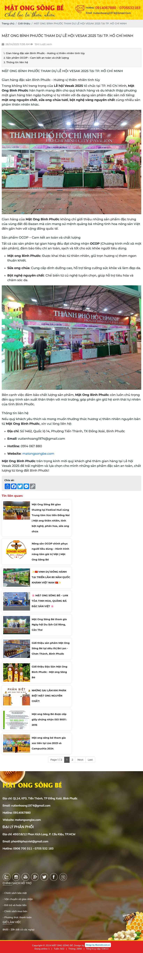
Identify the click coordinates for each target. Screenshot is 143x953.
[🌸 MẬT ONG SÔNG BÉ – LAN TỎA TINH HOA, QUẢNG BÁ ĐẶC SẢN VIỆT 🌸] (16, 601)
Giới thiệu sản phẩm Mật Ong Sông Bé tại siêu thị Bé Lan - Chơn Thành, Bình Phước (51, 648)
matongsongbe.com (38, 454)
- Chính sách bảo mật (15, 893)
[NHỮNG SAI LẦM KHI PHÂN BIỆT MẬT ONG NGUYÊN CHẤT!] (16, 696)
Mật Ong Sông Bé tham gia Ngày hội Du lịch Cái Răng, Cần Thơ (49, 625)
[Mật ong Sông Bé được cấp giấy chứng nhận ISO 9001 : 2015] (16, 720)
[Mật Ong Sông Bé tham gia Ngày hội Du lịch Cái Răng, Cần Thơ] (16, 625)
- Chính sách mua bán (15, 911)
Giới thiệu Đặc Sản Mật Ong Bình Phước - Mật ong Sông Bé (49, 672)
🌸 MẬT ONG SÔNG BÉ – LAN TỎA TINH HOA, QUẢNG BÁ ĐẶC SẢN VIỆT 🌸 (50, 601)
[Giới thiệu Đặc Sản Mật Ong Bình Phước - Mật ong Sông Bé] (16, 672)
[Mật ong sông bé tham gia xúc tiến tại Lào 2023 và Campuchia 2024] (16, 743)
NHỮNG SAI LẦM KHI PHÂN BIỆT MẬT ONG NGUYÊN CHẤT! (49, 696)
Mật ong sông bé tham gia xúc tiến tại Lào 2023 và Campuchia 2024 (49, 743)
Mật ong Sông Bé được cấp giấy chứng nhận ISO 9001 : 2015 (49, 719)
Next (80, 759)
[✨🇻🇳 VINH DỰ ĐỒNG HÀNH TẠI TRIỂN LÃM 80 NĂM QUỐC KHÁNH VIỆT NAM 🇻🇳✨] (16, 577)
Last (90, 759)
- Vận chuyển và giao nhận (18, 899)
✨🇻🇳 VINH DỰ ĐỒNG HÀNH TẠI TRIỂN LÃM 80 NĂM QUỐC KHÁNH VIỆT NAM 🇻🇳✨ (51, 577)
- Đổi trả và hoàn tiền (15, 905)
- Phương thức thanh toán (17, 917)
